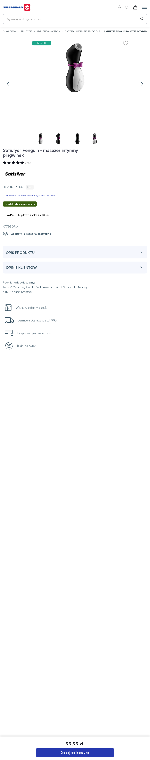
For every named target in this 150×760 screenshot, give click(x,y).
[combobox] (75, 19)
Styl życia (27, 31)
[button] (8, 84)
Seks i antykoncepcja (49, 31)
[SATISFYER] (14, 174)
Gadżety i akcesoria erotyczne (82, 31)
